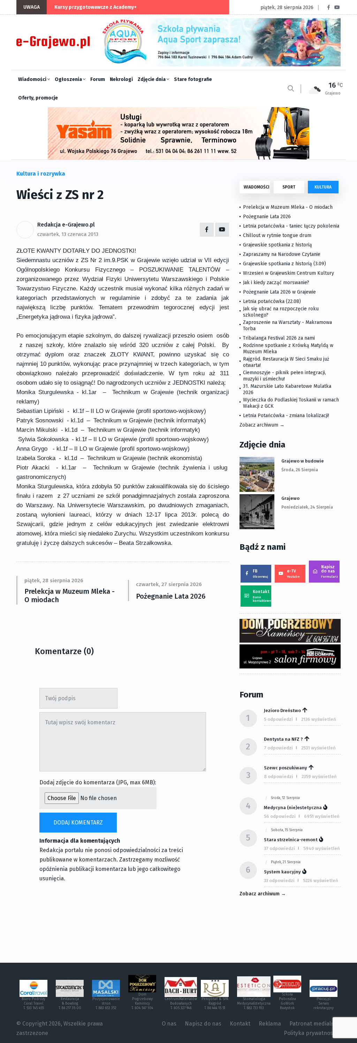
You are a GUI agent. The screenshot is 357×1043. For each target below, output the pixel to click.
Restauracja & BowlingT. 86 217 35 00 (70, 1003)
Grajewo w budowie (302, 461)
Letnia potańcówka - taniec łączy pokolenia (291, 226)
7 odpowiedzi (278, 747)
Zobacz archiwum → (262, 425)
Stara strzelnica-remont (291, 839)
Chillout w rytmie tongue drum (277, 235)
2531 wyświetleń (318, 747)
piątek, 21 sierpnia (286, 862)
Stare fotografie (193, 79)
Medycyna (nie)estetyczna (293, 807)
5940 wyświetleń (321, 848)
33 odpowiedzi (279, 880)
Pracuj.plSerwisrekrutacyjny (323, 1003)
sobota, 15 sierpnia (287, 830)
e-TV (293, 573)
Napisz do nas (329, 571)
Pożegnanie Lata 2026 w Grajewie (279, 292)
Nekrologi (121, 79)
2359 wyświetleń (319, 776)
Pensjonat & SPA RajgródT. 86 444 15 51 (215, 1003)
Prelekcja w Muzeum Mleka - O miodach (69, 595)
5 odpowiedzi (278, 719)
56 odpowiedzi (280, 816)
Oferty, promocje (38, 98)
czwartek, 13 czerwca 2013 (67, 234)
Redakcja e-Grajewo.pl (66, 224)
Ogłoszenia (69, 79)
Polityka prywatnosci (310, 1033)
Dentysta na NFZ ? (283, 739)
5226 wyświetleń (320, 880)
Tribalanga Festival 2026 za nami (279, 338)
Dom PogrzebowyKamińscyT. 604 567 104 (142, 1001)
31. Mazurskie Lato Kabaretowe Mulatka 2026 (287, 389)
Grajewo (290, 498)
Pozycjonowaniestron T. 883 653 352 (106, 1003)
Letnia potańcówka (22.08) (272, 301)
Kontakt (262, 595)
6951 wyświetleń (322, 816)
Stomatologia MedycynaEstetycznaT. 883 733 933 (254, 1003)
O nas (169, 1023)
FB (260, 573)
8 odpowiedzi (278, 776)
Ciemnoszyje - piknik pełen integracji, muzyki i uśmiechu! (284, 376)
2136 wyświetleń (318, 719)
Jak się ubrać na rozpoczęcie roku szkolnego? (281, 312)
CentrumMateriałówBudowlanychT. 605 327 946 (181, 1003)
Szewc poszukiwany (285, 767)
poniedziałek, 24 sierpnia (307, 507)
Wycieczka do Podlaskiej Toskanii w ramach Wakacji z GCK (291, 403)
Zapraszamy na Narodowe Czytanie (281, 254)
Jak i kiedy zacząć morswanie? (276, 283)
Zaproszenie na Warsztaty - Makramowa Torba (287, 325)
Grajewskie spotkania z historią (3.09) (284, 264)
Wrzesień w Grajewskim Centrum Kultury (288, 273)
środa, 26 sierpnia (299, 469)
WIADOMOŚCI (256, 187)
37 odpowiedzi (279, 848)
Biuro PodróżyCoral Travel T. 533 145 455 (33, 1003)
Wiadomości (32, 79)
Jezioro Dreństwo (282, 710)
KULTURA (323, 187)
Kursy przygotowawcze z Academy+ (95, 7)
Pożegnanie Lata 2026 (170, 596)
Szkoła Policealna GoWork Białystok (287, 1001)
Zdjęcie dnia (152, 79)
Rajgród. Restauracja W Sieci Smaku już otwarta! (286, 362)
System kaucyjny (282, 871)
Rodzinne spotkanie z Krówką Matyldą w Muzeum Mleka (288, 348)
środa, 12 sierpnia (285, 798)
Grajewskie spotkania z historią (277, 245)
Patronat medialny (313, 1023)
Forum (97, 79)
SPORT (288, 187)
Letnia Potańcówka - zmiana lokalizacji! (286, 416)
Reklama (270, 1023)
